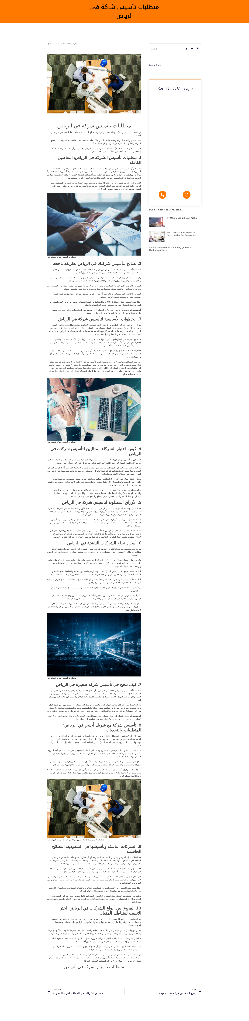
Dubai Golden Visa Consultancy (165, 210)
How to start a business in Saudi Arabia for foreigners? (182, 233)
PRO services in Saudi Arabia (182, 218)
